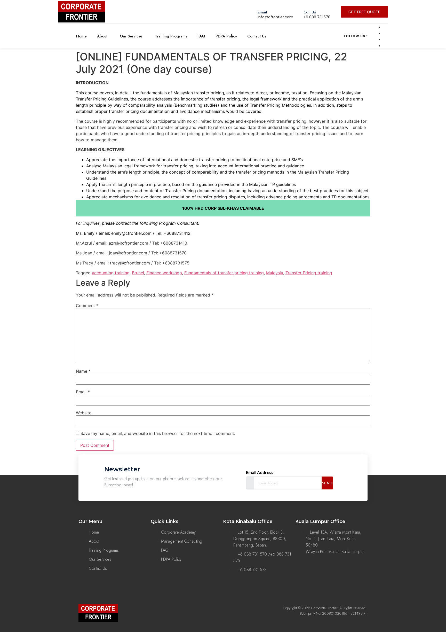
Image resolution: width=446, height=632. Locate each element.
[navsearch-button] (302, 35)
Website (83, 413)
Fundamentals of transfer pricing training (224, 272)
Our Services (131, 36)
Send (327, 483)
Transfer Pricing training (308, 272)
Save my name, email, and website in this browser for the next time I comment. (158, 433)
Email (83, 392)
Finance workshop (164, 272)
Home (81, 36)
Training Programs (171, 36)
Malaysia (274, 272)
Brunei (138, 272)
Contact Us (256, 36)
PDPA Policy (226, 36)
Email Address (259, 472)
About (102, 36)
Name (83, 371)
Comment (87, 305)
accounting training (111, 272)
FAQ (201, 36)
